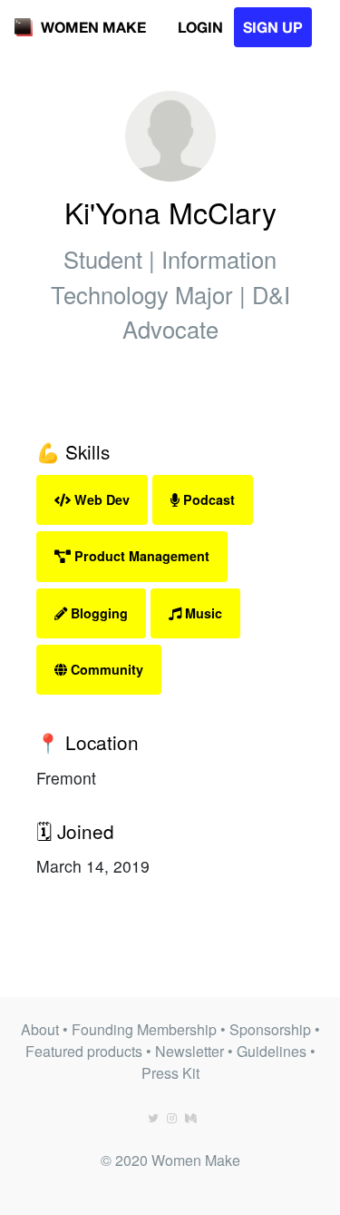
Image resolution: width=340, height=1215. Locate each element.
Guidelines (271, 1051)
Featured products (83, 1051)
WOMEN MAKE (93, 26)
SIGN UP (273, 26)
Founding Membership (144, 1029)
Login (200, 26)
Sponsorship (270, 1029)
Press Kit (170, 1072)
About (40, 1029)
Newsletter (189, 1051)
